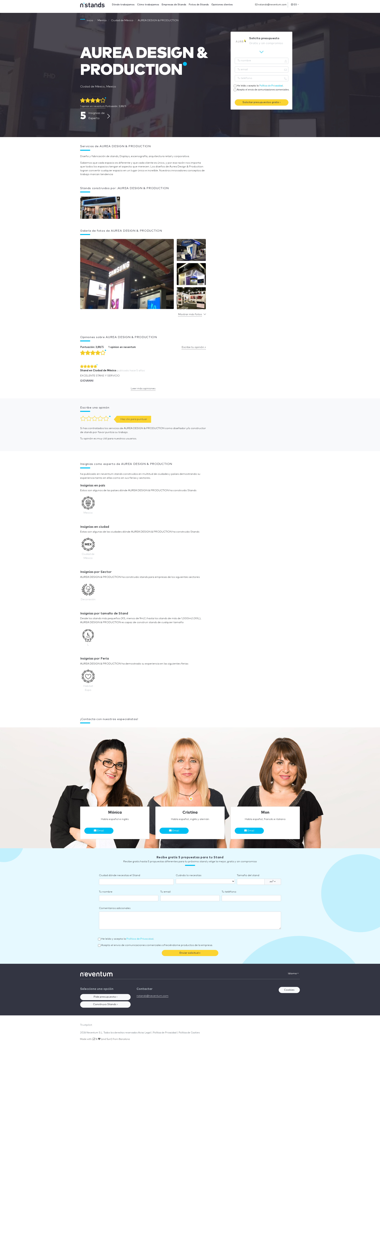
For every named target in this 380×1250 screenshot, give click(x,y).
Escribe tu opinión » (194, 347)
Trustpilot (86, 1025)
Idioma (292, 973)
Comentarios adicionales (114, 908)
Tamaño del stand (248, 875)
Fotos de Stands (199, 5)
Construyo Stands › (105, 1004)
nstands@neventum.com (272, 5)
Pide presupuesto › (105, 997)
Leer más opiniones (143, 388)
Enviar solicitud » (190, 953)
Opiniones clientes (222, 5)
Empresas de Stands (174, 5)
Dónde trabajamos (123, 5)
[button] (127, 275)
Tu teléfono (229, 892)
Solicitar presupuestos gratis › (261, 102)
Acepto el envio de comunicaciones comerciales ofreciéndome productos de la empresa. (157, 945)
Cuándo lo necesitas (188, 875)
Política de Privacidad (271, 86)
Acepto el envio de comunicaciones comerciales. (263, 90)
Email (100, 830)
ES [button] (295, 5)
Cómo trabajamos (148, 5)
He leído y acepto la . (260, 86)
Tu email (165, 892)
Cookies (289, 990)
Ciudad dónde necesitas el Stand (119, 875)
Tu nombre (105, 892)
